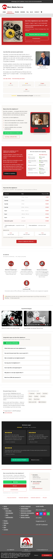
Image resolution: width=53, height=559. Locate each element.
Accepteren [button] (46, 555)
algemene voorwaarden (27, 513)
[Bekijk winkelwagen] (41, 12)
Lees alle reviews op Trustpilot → (20, 459)
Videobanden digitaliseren (23, 497)
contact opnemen (26, 506)
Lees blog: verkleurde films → (11, 136)
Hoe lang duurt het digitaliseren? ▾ (12, 362)
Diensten (6, 508)
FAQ (5, 525)
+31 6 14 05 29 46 (8, 412)
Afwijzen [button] (36, 555)
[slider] (6, 324)
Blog (5, 527)
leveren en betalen (26, 510)
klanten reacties (25, 517)
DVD (6, 515)
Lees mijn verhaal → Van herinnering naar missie (14, 78)
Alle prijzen (45, 497)
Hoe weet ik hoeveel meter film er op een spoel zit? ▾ (16, 353)
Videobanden (9, 513)
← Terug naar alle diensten (11, 497)
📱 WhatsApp (15, 482)
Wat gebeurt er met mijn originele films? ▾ (14, 372)
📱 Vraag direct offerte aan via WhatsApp (37, 34)
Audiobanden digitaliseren (35, 497)
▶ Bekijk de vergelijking (10, 173)
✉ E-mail (15, 485)
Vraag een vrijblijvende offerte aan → (26, 241)
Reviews (6, 523)
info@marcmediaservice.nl (37, 488)
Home (5, 506)
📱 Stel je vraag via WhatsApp (11, 342)
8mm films (8, 510)
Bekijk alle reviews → (35, 459)
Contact (6, 529)
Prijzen (5, 520)
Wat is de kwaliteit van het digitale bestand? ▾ (15, 358)
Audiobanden (9, 517)
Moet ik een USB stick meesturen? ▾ (13, 377)
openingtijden (24, 508)
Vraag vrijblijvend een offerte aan (13, 132)
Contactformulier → (37, 38)
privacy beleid (25, 515)
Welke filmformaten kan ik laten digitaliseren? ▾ (15, 348)
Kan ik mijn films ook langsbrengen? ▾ (13, 367)
